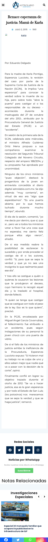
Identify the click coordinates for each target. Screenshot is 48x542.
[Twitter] (19, 450)
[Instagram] (38, 450)
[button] (3, 5)
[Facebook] (10, 450)
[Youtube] (29, 450)
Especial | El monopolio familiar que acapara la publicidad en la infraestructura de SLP (22, 528)
